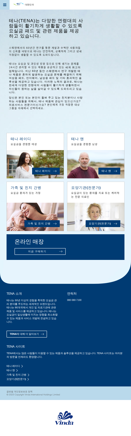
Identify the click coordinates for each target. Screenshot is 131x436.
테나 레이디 (13, 365)
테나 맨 (11, 370)
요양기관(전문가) (16, 379)
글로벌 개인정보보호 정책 (19, 391)
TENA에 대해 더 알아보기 (24, 333)
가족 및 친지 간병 (16, 374)
